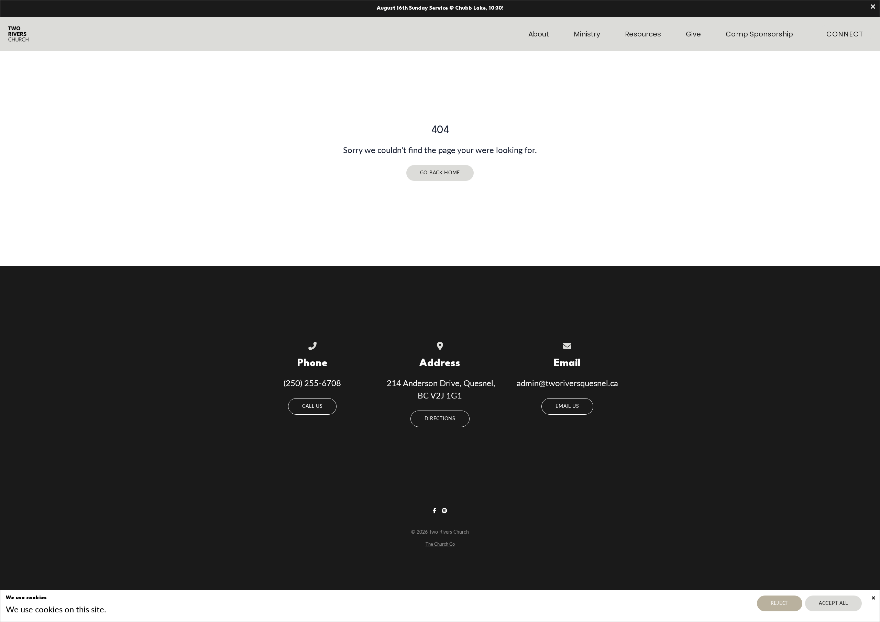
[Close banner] (873, 7)
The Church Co (440, 544)
